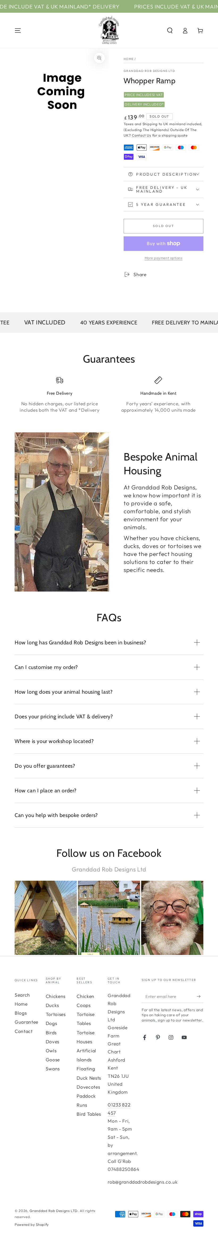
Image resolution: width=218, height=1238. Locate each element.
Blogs (21, 1013)
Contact (24, 1031)
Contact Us (141, 135)
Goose (53, 1060)
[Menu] (18, 30)
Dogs (51, 1023)
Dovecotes (88, 1087)
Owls (51, 1051)
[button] (169, 30)
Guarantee (26, 1022)
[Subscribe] (200, 996)
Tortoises (56, 1014)
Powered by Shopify (32, 1224)
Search (22, 995)
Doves (52, 1042)
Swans (53, 1069)
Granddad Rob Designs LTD (149, 71)
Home (129, 59)
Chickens (55, 996)
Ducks (52, 1005)
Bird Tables (89, 1114)
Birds (51, 1033)
